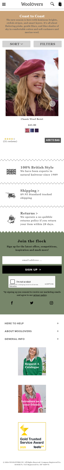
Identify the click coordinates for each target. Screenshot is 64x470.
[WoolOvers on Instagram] (51, 303)
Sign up (31, 270)
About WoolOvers (18, 331)
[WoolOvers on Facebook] (12, 303)
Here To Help (14, 323)
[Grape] (37, 130)
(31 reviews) (10, 141)
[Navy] (32, 130)
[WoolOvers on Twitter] (32, 303)
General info (15, 339)
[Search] (52, 4)
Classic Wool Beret (32, 119)
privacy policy (40, 295)
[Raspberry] (27, 130)
